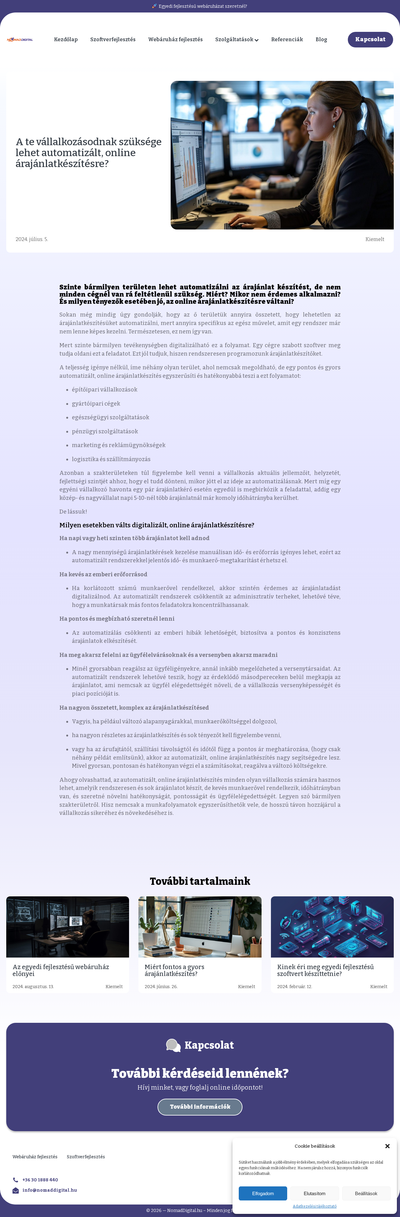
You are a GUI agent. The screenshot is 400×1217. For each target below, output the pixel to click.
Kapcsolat (370, 39)
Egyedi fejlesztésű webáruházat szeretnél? (202, 6)
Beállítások (366, 1193)
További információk (200, 1107)
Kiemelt (375, 239)
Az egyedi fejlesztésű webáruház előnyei (60, 970)
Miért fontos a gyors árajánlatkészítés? (174, 970)
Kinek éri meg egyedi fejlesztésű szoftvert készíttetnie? (325, 970)
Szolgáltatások (234, 39)
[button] (387, 1146)
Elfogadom (263, 1193)
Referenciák (287, 39)
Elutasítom (315, 1193)
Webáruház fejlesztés (175, 39)
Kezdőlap (66, 39)
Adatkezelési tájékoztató (315, 1206)
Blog (321, 39)
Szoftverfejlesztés (113, 39)
